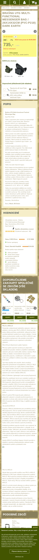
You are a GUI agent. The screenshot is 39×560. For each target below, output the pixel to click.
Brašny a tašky (16, 8)
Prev (3, 31)
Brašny (26, 8)
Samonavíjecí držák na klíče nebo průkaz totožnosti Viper (17, 95)
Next (35, 31)
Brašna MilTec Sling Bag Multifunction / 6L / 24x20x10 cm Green (16, 527)
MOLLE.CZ (5, 8)
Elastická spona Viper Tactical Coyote (31, 308)
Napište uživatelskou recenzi (24, 229)
